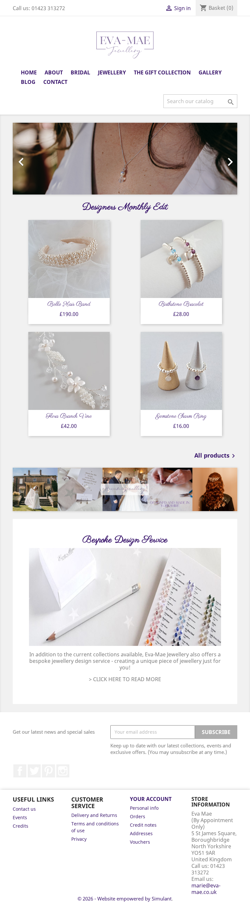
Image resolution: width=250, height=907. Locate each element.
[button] (30, 159)
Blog (28, 82)
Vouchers (140, 842)
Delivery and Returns (94, 815)
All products (215, 456)
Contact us (24, 809)
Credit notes (143, 825)
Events (20, 817)
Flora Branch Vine (69, 416)
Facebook (19, 770)
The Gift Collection (162, 72)
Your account (151, 799)
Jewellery (112, 72)
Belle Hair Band (69, 304)
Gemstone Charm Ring (181, 416)
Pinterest (48, 770)
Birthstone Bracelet (181, 304)
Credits (20, 826)
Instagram (62, 770)
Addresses (141, 833)
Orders (137, 816)
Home (29, 72)
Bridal (80, 72)
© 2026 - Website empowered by (114, 898)
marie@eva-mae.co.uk (205, 889)
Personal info (144, 808)
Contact (55, 82)
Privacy (79, 839)
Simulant (162, 898)
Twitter (34, 770)
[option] (125, 159)
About (54, 72)
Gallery (210, 72)
